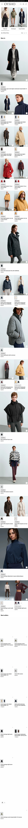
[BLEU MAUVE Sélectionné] (2, 297)
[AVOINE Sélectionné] (16, 518)
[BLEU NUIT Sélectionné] (2, 117)
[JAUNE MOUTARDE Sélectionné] (2, 213)
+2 (21, 603)
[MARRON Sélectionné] (2, 149)
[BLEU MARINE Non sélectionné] (18, 603)
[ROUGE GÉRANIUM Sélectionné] (2, 181)
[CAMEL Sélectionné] (16, 149)
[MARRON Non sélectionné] (18, 731)
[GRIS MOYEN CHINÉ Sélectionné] (16, 670)
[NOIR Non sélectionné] (18, 382)
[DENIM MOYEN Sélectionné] (16, 701)
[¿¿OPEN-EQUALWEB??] (3, 802)
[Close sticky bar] (26, 1)
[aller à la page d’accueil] (9, 4)
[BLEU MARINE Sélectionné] (2, 486)
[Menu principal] (2, 4)
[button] (26, 4)
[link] (23, 4)
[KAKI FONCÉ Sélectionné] (2, 640)
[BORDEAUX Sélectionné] (2, 382)
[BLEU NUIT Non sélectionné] (4, 701)
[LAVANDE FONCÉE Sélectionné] (2, 350)
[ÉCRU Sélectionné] (16, 297)
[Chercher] (20, 4)
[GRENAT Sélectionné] (16, 181)
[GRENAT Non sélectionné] (4, 181)
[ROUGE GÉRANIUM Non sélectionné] (18, 181)
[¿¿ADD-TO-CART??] (26, 80)
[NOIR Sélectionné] (2, 83)
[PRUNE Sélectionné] (16, 603)
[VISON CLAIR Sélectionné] (2, 603)
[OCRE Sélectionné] (16, 382)
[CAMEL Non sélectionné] (4, 117)
